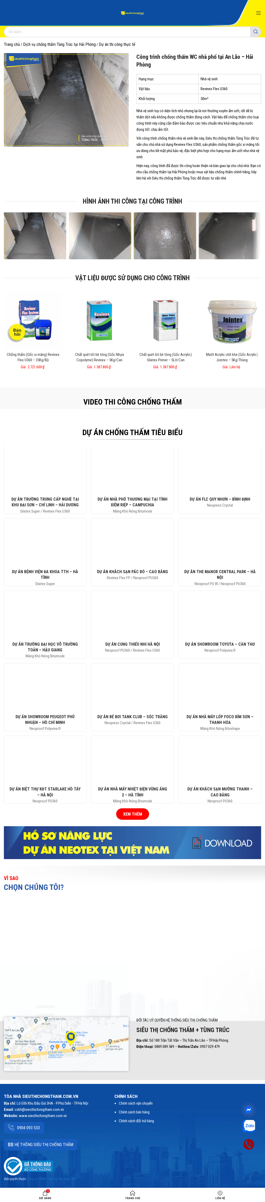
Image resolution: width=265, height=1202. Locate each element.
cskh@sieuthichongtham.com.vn (39, 1109)
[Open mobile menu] (258, 13)
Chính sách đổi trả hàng (136, 1121)
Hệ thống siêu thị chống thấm (43, 1144)
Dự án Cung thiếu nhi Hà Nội (132, 644)
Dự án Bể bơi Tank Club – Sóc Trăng (132, 716)
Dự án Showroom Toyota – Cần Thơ (220, 644)
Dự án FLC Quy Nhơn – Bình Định (220, 499)
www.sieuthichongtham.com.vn (43, 1115)
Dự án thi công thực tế (117, 44)
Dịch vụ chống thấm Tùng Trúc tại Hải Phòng (59, 44)
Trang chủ (12, 44)
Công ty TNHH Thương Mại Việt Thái (51, 1179)
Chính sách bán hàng (134, 1112)
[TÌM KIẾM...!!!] (255, 31)
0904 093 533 (28, 1127)
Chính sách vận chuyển (136, 1103)
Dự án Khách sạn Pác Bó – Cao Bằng (132, 571)
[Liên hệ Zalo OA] (249, 1126)
